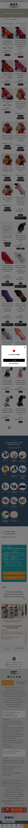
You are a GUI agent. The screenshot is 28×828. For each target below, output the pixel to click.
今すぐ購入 (14, 360)
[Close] (25, 347)
